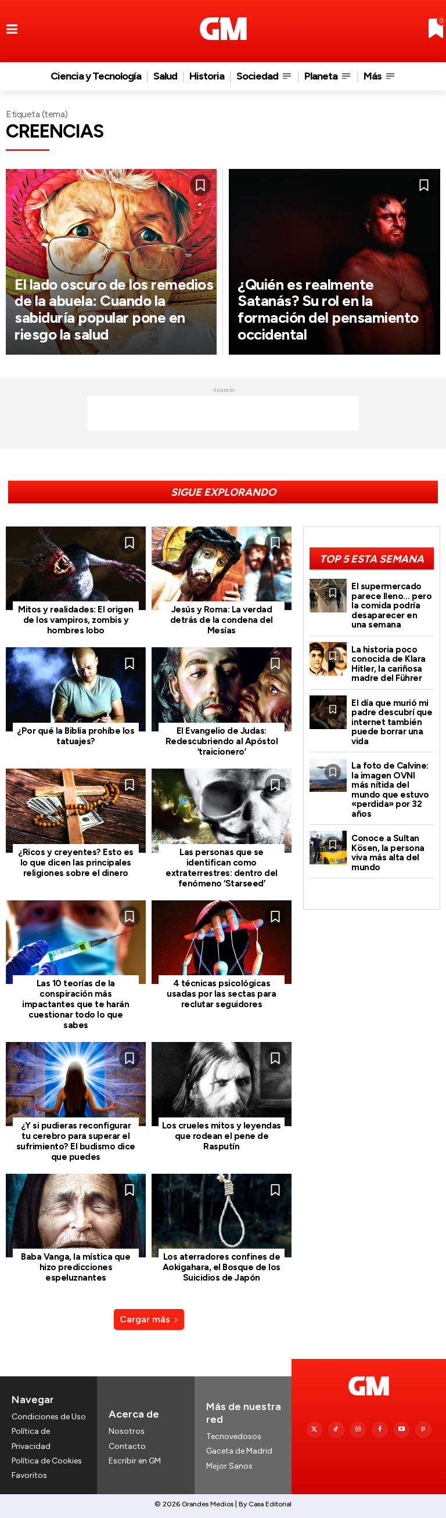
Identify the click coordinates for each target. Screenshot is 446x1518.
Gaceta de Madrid (239, 1451)
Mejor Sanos (229, 1466)
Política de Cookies (47, 1461)
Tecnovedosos (233, 1436)
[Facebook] (380, 1430)
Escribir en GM (135, 1461)
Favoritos (29, 1475)
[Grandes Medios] (223, 28)
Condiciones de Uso (49, 1417)
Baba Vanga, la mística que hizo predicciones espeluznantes (75, 1267)
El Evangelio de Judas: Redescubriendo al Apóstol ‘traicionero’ (222, 741)
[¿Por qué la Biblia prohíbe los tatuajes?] (76, 689)
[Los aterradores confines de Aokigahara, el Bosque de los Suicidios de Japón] (222, 1216)
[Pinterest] (423, 1430)
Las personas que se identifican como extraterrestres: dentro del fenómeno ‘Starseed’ (222, 868)
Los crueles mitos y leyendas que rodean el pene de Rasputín (221, 1136)
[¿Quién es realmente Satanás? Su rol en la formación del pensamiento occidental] (334, 262)
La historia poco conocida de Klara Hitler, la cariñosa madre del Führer (388, 664)
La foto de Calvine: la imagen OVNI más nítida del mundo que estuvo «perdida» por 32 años (390, 789)
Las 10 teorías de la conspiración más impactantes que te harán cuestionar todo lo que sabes (75, 1004)
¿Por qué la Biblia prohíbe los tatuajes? (75, 736)
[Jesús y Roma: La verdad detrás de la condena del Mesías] (222, 569)
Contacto (127, 1446)
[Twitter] (315, 1430)
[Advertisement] (223, 413)
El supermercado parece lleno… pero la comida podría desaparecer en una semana (391, 605)
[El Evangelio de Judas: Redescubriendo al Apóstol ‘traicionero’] (222, 689)
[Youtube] (402, 1430)
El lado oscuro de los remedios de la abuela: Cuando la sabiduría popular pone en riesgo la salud (114, 309)
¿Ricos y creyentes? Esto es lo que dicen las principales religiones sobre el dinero (76, 862)
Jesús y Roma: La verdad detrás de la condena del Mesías (221, 620)
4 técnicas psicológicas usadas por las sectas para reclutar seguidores (221, 993)
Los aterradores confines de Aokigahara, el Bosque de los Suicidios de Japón (221, 1267)
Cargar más (145, 1319)
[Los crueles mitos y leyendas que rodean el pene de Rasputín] (222, 1084)
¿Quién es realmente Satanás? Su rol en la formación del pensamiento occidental (328, 309)
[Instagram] (358, 1430)
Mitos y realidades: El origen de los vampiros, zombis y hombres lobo (76, 620)
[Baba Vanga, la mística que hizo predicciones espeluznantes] (76, 1216)
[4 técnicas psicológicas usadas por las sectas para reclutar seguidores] (222, 942)
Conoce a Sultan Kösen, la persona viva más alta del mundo (388, 852)
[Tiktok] (336, 1430)
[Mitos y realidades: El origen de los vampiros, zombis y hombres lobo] (76, 569)
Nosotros (127, 1431)
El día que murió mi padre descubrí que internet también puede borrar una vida (391, 722)
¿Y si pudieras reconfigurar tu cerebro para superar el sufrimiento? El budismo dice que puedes (75, 1141)
